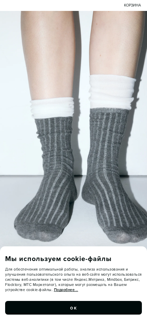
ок (73, 308)
